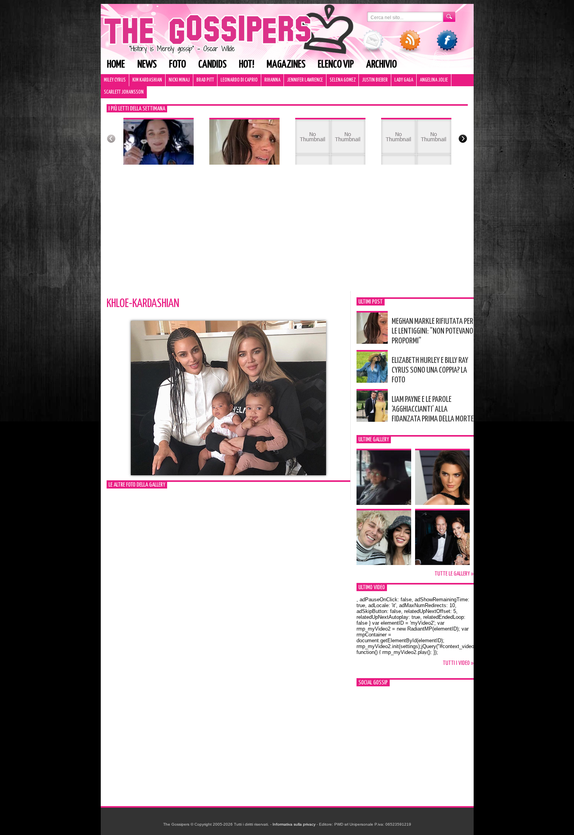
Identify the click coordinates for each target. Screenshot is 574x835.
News (147, 64)
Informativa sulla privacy (294, 824)
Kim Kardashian (147, 80)
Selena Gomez (342, 80)
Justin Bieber (375, 80)
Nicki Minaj (179, 80)
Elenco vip (336, 64)
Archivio (381, 64)
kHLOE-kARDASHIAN (143, 303)
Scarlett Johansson (124, 92)
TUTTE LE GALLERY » (454, 574)
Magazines (286, 64)
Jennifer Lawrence (305, 80)
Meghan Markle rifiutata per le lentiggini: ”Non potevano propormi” (432, 331)
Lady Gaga (403, 80)
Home (116, 64)
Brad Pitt (205, 80)
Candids (212, 64)
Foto (177, 64)
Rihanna (272, 80)
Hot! (246, 64)
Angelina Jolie (434, 80)
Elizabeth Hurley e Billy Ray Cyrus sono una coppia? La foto (430, 370)
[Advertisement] (287, 233)
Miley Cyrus (115, 80)
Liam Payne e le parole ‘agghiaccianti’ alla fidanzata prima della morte (433, 409)
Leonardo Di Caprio (239, 80)
